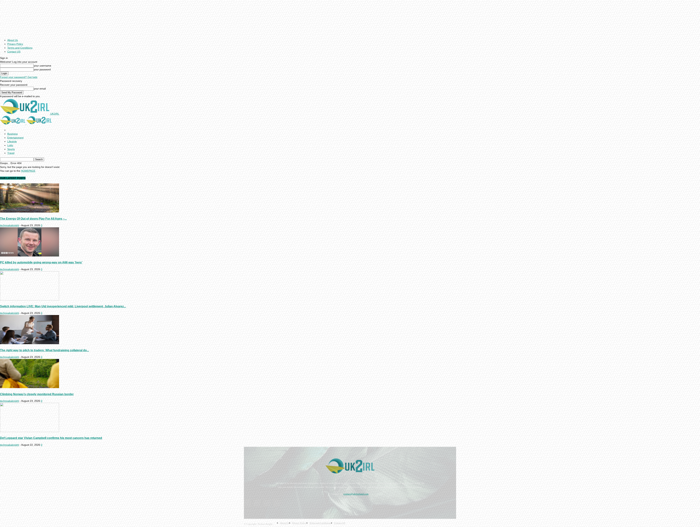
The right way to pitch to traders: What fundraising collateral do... (44, 350)
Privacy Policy (15, 43)
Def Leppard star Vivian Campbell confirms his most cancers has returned (51, 438)
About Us (12, 40)
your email (40, 88)
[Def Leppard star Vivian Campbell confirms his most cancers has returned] (29, 431)
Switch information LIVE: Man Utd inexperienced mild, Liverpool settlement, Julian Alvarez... (63, 306)
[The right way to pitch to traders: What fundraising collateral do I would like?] (29, 343)
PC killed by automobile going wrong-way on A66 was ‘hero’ (41, 262)
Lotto (10, 145)
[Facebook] (247, 503)
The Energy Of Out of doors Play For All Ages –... (33, 218)
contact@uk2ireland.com (355, 494)
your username (42, 65)
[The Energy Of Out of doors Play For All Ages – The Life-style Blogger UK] (29, 211)
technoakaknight (9, 225)
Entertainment (15, 137)
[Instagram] (257, 503)
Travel (10, 152)
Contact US (13, 51)
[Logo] (13, 123)
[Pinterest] (266, 503)
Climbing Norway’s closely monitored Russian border (37, 394)
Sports (11, 149)
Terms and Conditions (19, 47)
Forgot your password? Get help (18, 77)
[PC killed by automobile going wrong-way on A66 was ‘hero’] (29, 255)
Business (12, 133)
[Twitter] (276, 503)
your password (42, 69)
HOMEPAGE (28, 170)
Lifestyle (12, 141)
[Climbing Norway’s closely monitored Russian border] (29, 387)
